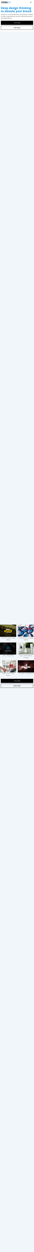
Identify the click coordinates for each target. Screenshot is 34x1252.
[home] (6, 2)
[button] (30, 2)
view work (17, 27)
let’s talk (17, 23)
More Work (17, 686)
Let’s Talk (17, 681)
